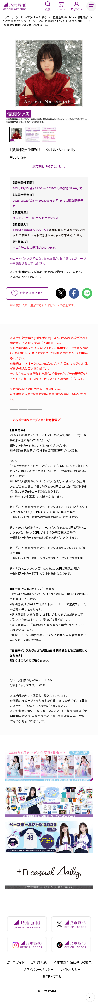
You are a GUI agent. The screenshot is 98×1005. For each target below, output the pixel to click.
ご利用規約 (39, 962)
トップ (5, 17)
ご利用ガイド (15, 962)
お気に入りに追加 (31, 293)
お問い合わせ (52, 976)
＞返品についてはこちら (26, 276)
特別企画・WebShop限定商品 (70, 17)
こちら (25, 660)
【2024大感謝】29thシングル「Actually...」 (62, 21)
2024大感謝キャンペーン (16, 21)
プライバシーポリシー (38, 969)
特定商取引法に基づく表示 (72, 962)
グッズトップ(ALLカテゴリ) (31, 17)
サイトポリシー (70, 969)
